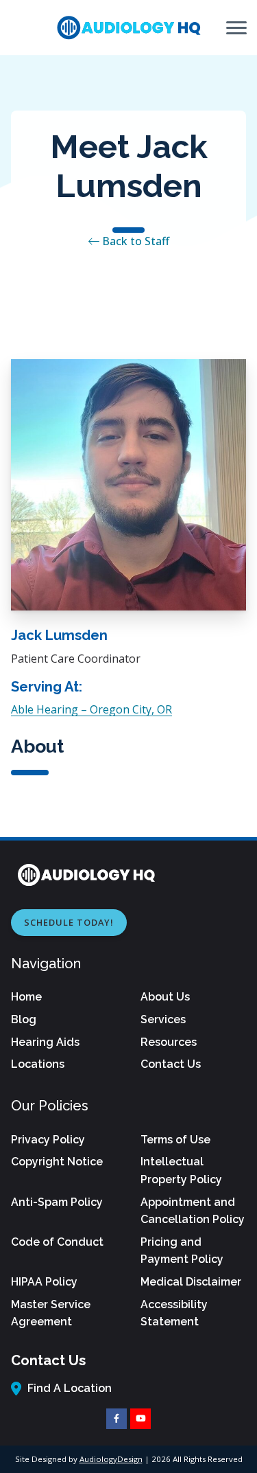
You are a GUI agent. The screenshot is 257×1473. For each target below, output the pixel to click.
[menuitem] (64, 997)
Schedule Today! (69, 922)
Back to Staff (134, 241)
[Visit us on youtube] (140, 1418)
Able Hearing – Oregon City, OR (91, 709)
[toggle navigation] (236, 27)
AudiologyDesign (111, 1459)
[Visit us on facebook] (116, 1418)
